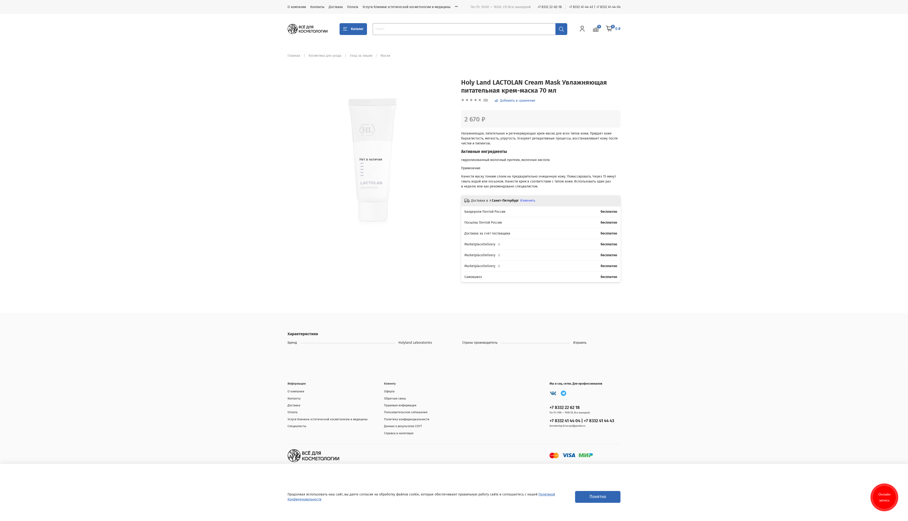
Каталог (357, 29)
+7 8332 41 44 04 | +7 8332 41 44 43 (582, 420)
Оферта (389, 391)
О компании (297, 7)
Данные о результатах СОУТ (403, 426)
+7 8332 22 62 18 (565, 407)
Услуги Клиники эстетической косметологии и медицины (406, 7)
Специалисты (297, 426)
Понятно (597, 496)
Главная (294, 56)
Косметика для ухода (325, 56)
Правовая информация (400, 405)
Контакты (317, 7)
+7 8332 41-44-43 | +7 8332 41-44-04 (594, 7)
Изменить (527, 201)
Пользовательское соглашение (406, 412)
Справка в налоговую (399, 433)
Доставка (336, 7)
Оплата (352, 7)
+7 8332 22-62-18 (550, 7)
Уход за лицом (361, 56)
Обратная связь (395, 398)
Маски (385, 56)
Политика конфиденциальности (406, 419)
